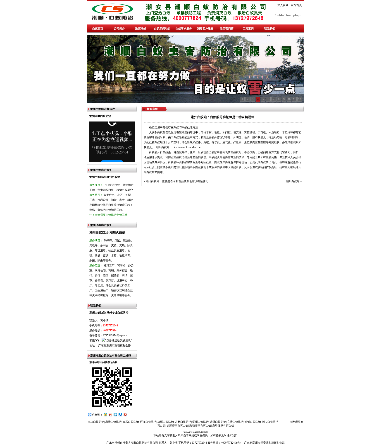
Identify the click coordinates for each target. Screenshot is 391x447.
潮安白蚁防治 (270, 421)
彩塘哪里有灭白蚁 (200, 425)
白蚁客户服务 (184, 28)
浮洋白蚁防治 (148, 421)
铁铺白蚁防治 (253, 421)
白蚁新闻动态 (162, 28)
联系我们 (269, 28)
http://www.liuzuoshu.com (187, 147)
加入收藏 (282, 5)
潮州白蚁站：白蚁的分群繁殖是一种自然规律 (222, 117)
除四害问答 (227, 28)
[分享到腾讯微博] (115, 414)
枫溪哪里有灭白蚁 (177, 425)
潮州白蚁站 (162, 147)
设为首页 (296, 5)
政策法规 (140, 28)
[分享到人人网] (120, 414)
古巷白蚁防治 (183, 421)
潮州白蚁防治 (200, 421)
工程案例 (248, 28)
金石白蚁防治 (131, 421)
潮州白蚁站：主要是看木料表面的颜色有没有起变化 (177, 181)
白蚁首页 (97, 28)
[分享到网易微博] (125, 414)
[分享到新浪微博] (110, 414)
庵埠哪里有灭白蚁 (223, 425)
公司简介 (119, 28)
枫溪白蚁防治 (165, 421)
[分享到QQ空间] (105, 414)
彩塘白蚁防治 (113, 421)
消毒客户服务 (205, 28)
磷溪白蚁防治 (218, 421)
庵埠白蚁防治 (96, 421)
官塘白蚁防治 (235, 421)
